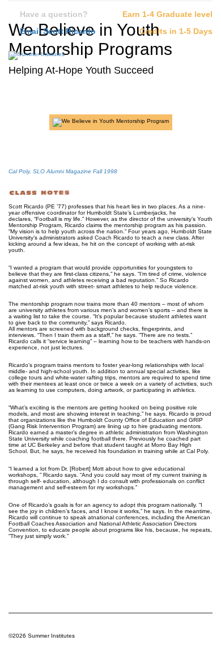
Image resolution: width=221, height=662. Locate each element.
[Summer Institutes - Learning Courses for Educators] (36, 58)
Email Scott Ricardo (58, 31)
